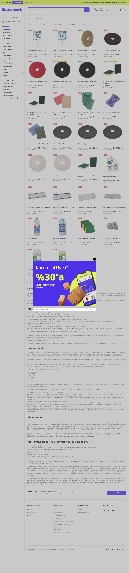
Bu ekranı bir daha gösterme (43, 309)
